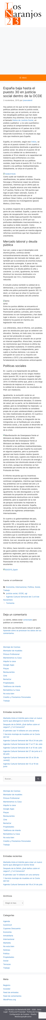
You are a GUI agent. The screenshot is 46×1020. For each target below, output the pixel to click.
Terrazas (7, 964)
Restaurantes (9, 672)
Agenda (6, 921)
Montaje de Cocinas (11, 647)
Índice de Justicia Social (23, 120)
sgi (26, 593)
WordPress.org (9, 1000)
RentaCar (7, 679)
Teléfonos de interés (12, 686)
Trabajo (6, 590)
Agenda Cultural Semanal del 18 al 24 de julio (22, 740)
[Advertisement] (23, 50)
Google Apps (8, 665)
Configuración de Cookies (20, 1014)
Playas (6, 668)
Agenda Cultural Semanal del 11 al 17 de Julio (22, 744)
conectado (27, 620)
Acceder (6, 989)
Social (37, 587)
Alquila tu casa (9, 661)
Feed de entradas (11, 992)
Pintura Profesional (11, 654)
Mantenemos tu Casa (12, 658)
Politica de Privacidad (17, 1012)
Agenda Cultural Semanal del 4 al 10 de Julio (22, 748)
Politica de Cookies (34, 1012)
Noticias (6, 950)
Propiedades (8, 683)
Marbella (7, 943)
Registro (6, 985)
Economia (10, 587)
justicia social (12, 593)
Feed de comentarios (12, 996)
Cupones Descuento (12, 928)
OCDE (21, 593)
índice (33, 142)
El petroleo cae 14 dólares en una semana (21, 731)
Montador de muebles (12, 651)
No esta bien (8, 694)
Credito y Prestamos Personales (17, 697)
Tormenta (10, 603)
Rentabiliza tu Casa (11, 690)
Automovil (7, 925)
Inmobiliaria (8, 936)
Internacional (21, 587)
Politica (31, 587)
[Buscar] (38, 778)
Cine (5, 676)
